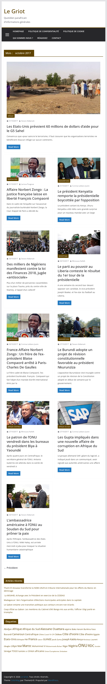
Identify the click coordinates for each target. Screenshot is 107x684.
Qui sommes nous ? (23, 38)
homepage (18, 31)
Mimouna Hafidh (78, 261)
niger (10, 254)
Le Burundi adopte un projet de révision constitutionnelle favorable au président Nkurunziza (76, 358)
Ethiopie (20, 639)
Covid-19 (47, 634)
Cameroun (18, 634)
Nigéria (73, 646)
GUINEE (47, 639)
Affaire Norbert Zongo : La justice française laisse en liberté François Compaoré (28, 193)
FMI (26, 639)
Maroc (26, 646)
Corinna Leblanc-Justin (80, 186)
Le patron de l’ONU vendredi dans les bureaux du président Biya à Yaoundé (28, 444)
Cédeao (58, 634)
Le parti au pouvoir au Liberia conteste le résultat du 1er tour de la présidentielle (79, 273)
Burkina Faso (90, 629)
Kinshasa (86, 639)
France (32, 639)
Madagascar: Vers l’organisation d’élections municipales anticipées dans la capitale (43, 600)
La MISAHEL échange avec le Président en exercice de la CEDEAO (34, 595)
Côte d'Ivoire (70, 634)
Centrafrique (31, 634)
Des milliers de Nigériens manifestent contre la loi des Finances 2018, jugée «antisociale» (26, 271)
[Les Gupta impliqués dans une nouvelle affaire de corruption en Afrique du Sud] (79, 413)
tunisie (21, 651)
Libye (14, 646)
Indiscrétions (64, 181)
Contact (56, 38)
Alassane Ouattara (52, 629)
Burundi (8, 634)
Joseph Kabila (69, 639)
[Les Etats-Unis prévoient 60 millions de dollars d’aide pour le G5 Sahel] (53, 88)
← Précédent (11, 567)
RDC (91, 646)
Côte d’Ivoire (86, 634)
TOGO (15, 651)
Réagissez (42, 38)
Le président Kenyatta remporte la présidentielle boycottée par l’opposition (78, 195)
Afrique (11, 116)
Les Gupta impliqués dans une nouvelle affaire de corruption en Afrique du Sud (78, 444)
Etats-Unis (10, 639)
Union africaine (36, 651)
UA (26, 651)
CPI (53, 634)
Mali (19, 646)
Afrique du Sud (64, 427)
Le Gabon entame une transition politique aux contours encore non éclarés (39, 604)
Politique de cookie (73, 31)
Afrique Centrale (14, 427)
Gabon (40, 640)
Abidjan (8, 629)
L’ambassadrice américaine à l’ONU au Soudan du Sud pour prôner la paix (24, 527)
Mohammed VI (39, 646)
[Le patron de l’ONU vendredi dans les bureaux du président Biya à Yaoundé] (28, 413)
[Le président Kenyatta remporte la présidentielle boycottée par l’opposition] (79, 168)
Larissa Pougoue (27, 184)
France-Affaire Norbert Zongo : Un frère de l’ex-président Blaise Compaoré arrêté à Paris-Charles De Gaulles (27, 358)
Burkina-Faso (12, 179)
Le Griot (14, 11)
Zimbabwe (63, 651)
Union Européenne (52, 651)
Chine (41, 634)
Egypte (96, 634)
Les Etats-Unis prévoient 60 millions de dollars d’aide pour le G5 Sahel (53, 128)
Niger (65, 646)
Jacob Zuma (57, 639)
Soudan (97, 646)
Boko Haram (77, 629)
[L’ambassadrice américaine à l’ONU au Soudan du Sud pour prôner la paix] (28, 496)
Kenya (80, 639)
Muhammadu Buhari (54, 646)
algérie (68, 629)
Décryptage (63, 256)
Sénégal (7, 651)
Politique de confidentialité (43, 31)
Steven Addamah (27, 121)
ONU (82, 645)
